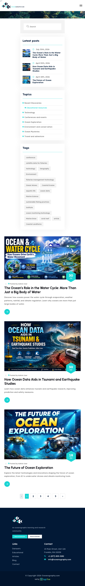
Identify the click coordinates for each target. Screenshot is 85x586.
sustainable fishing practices (37, 202)
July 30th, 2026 (42, 49)
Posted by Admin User (18, 284)
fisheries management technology (40, 180)
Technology (29, 112)
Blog (14, 560)
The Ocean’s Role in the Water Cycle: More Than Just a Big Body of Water (47, 55)
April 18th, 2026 (43, 77)
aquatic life (30, 191)
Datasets (16, 548)
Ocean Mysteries (32, 131)
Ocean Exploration (32, 122)
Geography (44, 169)
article (56, 219)
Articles (15, 556)
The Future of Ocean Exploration (42, 81)
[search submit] (28, 26)
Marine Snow (31, 219)
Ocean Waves (31, 185)
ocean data (45, 191)
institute (29, 208)
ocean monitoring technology (38, 213)
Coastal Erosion (48, 185)
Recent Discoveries (32, 103)
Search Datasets (19, 536)
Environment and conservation (38, 127)
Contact (16, 564)
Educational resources (37, 108)
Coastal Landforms (34, 224)
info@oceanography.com (59, 559)
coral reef (45, 219)
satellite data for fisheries (36, 163)
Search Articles (35, 536)
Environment (31, 174)
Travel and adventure (34, 136)
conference (30, 158)
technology (30, 169)
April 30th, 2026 (43, 63)
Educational (17, 552)
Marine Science (32, 196)
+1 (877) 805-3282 (56, 556)
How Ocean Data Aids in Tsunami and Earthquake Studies (44, 68)
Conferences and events (35, 117)
